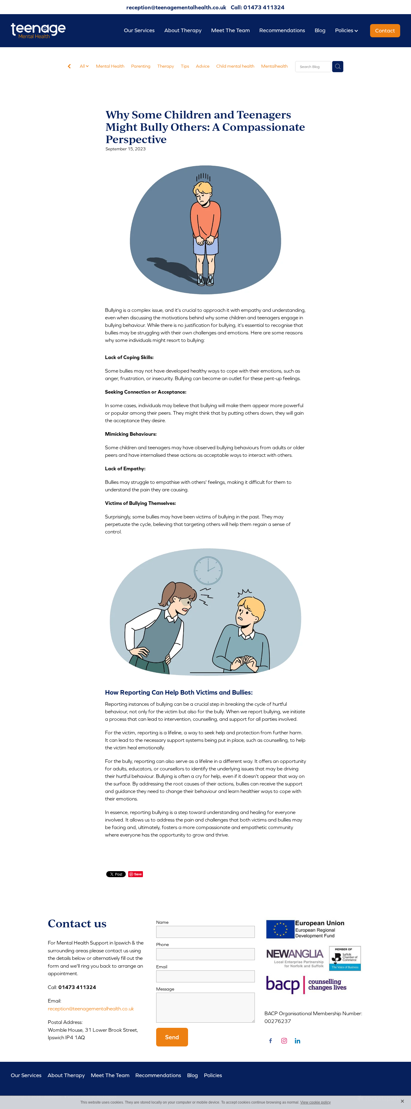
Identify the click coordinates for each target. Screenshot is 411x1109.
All (83, 66)
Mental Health (110, 66)
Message (165, 989)
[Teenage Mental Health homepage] (50, 30)
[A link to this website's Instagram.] (284, 1041)
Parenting (140, 66)
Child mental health (235, 66)
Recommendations (282, 30)
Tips (185, 66)
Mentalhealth (274, 66)
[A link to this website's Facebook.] (270, 1041)
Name (162, 922)
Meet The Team (230, 30)
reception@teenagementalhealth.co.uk (176, 7)
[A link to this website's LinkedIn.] (298, 1041)
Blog (320, 30)
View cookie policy (315, 1102)
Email (161, 966)
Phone (162, 944)
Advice (202, 66)
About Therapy (183, 30)
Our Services (139, 30)
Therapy (165, 66)
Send (172, 1037)
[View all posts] (69, 66)
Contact (385, 30)
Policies (344, 30)
